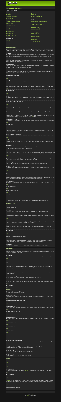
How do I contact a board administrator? (35, 41)
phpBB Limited (26, 370)
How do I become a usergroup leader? (35, 15)
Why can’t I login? (8, 15)
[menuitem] (7, 7)
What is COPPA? (8, 13)
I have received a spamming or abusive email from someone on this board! (39, 21)
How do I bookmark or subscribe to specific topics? (36, 32)
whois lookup (8, 380)
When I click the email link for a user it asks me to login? (12, 26)
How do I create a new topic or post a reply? (11, 28)
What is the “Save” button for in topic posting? (11, 35)
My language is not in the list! (9, 23)
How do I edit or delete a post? (9, 29)
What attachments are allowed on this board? (36, 36)
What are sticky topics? (8, 43)
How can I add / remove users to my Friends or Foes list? (37, 24)
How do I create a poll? (8, 30)
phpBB (32, 116)
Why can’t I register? (8, 14)
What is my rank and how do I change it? (10, 25)
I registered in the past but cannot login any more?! (11, 16)
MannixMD (32, 394)
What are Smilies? (8, 40)
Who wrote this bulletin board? (34, 39)
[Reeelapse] (12, 3)
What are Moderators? (33, 13)
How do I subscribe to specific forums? (35, 33)
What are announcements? (9, 42)
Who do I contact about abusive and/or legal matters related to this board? (39, 40)
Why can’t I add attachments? (9, 33)
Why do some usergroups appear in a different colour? (37, 16)
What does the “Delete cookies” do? (10, 18)
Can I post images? (8, 41)
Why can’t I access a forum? (9, 32)
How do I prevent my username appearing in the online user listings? (13, 21)
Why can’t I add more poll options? (10, 31)
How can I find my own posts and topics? (35, 29)
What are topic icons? (8, 44)
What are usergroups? (33, 14)
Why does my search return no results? (35, 27)
